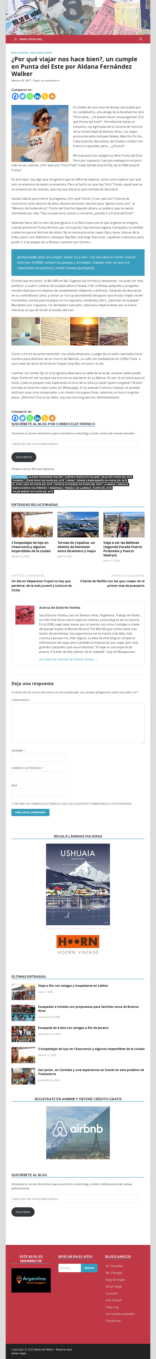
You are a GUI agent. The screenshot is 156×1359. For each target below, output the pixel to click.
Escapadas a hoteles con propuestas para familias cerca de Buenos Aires (88, 1009)
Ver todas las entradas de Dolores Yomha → (68, 659)
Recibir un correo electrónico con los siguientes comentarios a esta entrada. (73, 803)
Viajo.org (112, 1307)
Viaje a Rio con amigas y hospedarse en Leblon (73, 986)
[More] (52, 96)
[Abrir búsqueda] (141, 39)
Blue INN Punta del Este (117, 477)
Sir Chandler (114, 1266)
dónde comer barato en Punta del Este (102, 480)
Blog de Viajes (115, 1280)
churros (18, 480)
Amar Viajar (114, 1286)
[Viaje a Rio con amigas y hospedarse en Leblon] (23, 986)
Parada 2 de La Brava (78, 488)
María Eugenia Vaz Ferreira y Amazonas (37, 488)
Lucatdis (112, 1293)
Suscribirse (24, 457)
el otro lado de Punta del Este (32, 484)
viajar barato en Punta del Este (32, 491)
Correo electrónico (27, 768)
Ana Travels (114, 1300)
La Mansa (109, 484)
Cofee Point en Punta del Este (45, 480)
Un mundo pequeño (120, 1314)
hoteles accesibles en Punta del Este (78, 484)
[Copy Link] (44, 96)
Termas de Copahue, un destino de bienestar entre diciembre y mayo (76, 546)
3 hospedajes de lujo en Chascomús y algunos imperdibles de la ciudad (31, 546)
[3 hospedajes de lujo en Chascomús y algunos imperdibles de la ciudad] (32, 526)
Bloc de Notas (19, 52)
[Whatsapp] (30, 96)
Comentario (21, 700)
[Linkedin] (37, 96)
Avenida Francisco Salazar (82, 477)
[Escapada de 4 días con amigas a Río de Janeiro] (23, 1028)
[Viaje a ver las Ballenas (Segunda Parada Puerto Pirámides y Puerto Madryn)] (124, 526)
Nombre (18, 750)
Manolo (123, 484)
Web (14, 785)
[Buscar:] (78, 1268)
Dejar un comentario (46, 80)
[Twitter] (22, 96)
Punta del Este (102, 488)
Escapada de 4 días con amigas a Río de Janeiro (73, 1028)
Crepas (70, 480)
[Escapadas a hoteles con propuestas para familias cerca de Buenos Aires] (23, 1007)
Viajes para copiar (41, 52)
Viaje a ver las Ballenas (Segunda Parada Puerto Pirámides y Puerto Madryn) (122, 548)
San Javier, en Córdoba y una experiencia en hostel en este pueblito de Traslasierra (91, 1072)
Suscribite (23, 1212)
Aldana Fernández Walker (46, 477)
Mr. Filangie (114, 1273)
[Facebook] (15, 96)
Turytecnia (113, 1321)
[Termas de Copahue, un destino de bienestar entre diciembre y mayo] (78, 526)
